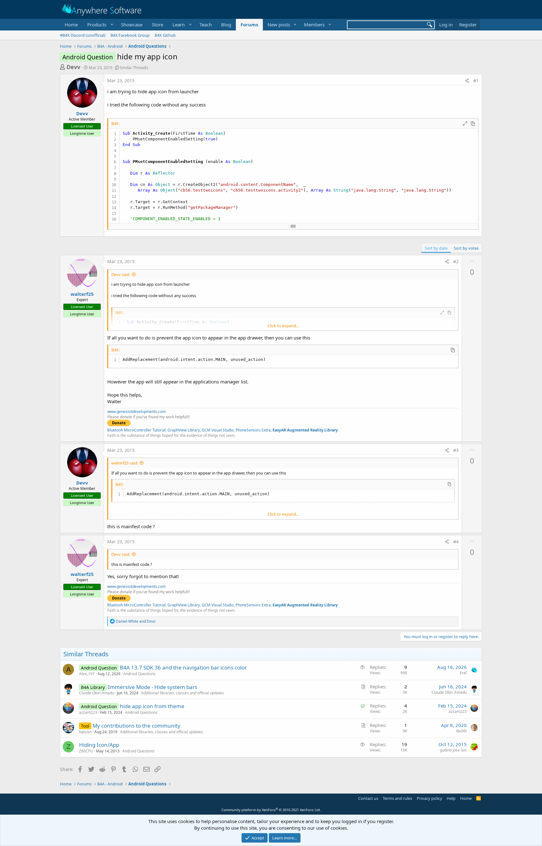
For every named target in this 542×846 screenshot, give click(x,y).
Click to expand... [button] (283, 325)
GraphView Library (183, 430)
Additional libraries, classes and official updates (182, 693)
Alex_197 (87, 673)
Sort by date (436, 248)
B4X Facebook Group (130, 35)
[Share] (467, 81)
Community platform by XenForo (271, 809)
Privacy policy (429, 798)
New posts (279, 24)
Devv (73, 67)
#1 (476, 81)
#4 (456, 542)
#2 (456, 261)
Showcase (131, 24)
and (136, 621)
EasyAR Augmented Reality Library (305, 430)
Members (314, 24)
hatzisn (85, 732)
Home (71, 24)
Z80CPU (86, 751)
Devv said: (120, 274)
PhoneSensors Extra (253, 430)
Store (157, 24)
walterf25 (82, 294)
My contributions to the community (136, 725)
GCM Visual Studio (218, 430)
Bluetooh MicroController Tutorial (136, 430)
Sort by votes (466, 248)
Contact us (368, 798)
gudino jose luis (453, 750)
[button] (99, 24)
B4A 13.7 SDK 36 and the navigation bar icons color (183, 667)
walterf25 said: (124, 463)
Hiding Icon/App (99, 744)
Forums (249, 24)
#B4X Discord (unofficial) (82, 35)
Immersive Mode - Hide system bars (152, 687)
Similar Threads (134, 67)
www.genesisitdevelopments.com (136, 411)
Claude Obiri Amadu (96, 693)
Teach (205, 24)
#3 (456, 450)
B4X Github (165, 35)
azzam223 (88, 712)
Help (451, 798)
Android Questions (139, 673)
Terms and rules (397, 798)
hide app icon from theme (152, 706)
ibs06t (461, 731)
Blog (226, 24)
